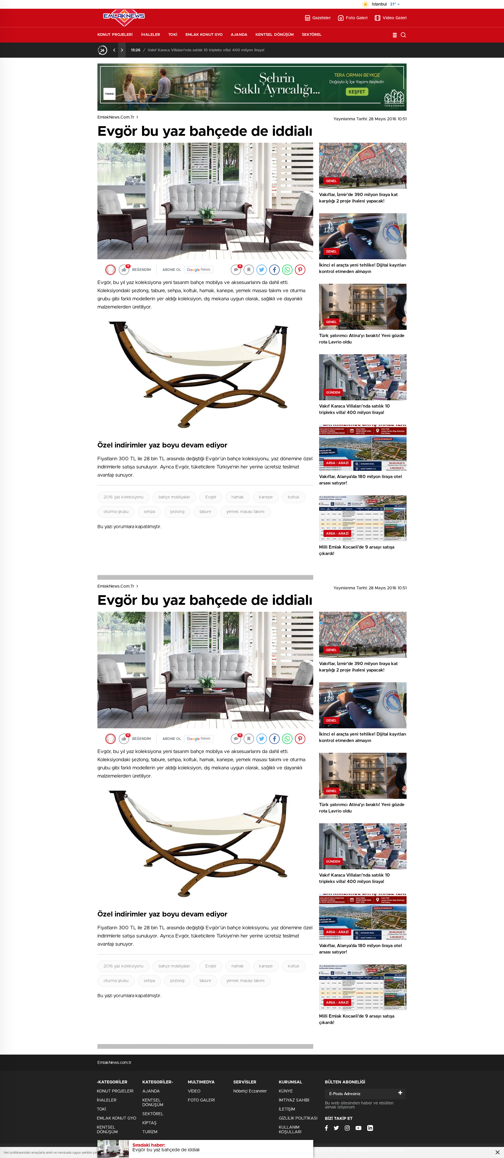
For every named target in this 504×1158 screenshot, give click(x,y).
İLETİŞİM (287, 1109)
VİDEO (194, 1091)
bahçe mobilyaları (174, 497)
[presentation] (114, 50)
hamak (238, 497)
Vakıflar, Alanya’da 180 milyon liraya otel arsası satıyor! (195, 50)
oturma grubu (116, 512)
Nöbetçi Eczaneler (250, 1091)
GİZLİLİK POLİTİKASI (298, 1118)
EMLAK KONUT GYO (204, 35)
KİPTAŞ (149, 1123)
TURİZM (150, 1132)
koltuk (294, 497)
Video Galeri (395, 18)
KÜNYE (286, 1091)
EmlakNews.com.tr (115, 117)
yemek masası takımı (245, 512)
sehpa (149, 512)
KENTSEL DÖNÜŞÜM (275, 35)
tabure (205, 512)
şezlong (177, 512)
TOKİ (172, 35)
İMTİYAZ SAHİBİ (294, 1100)
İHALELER (150, 35)
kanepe (266, 497)
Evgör (210, 497)
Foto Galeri (357, 18)
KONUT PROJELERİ (115, 35)
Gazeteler (321, 18)
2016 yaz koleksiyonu (124, 497)
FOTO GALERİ (201, 1100)
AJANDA (239, 35)
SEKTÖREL (312, 35)
